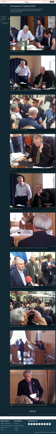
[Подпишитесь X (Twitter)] (34, 424)
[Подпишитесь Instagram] (42, 424)
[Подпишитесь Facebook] (32, 424)
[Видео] (45, 2)
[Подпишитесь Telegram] (39, 424)
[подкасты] (48, 2)
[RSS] (45, 424)
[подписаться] (50, 424)
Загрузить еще (33, 411)
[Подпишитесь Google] (29, 424)
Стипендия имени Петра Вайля (7, 425)
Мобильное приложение (5, 423)
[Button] (3, 17)
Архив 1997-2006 (4, 427)
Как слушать (16, 423)
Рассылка (16, 427)
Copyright (16, 429)
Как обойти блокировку (19, 425)
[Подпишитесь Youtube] (37, 424)
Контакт (2, 429)
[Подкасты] (47, 424)
